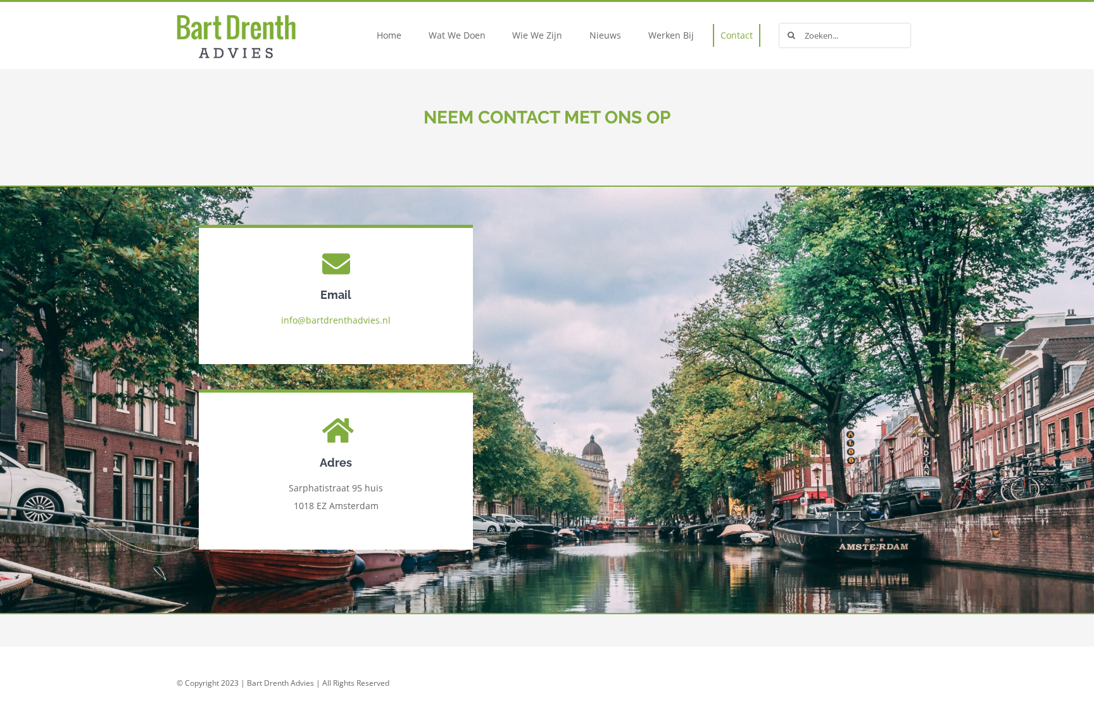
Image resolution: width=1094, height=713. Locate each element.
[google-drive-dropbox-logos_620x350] (253, 7)
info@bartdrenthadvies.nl (336, 320)
